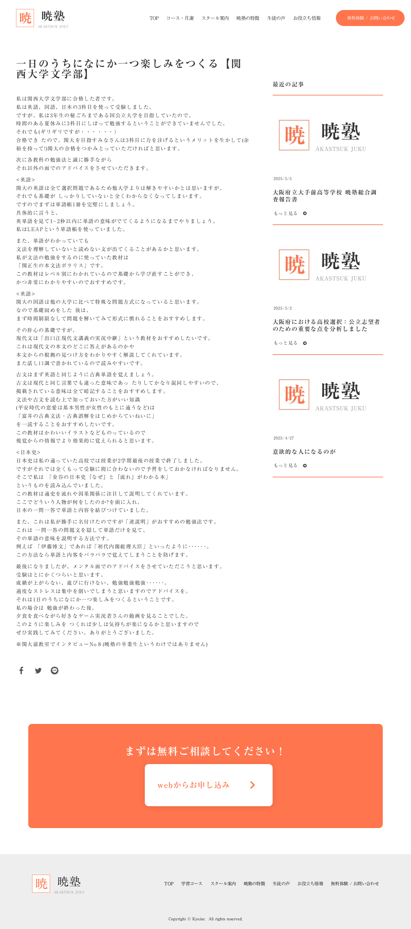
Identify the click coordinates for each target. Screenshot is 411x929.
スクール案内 (223, 884)
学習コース (192, 884)
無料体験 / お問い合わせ (355, 883)
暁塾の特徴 (254, 884)
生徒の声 (281, 884)
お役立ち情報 (310, 884)
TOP (168, 884)
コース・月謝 (180, 18)
